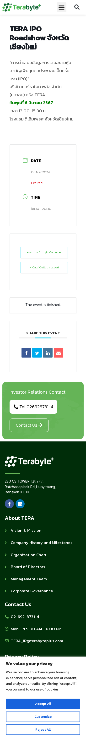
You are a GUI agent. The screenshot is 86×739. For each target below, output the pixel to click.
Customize (43, 716)
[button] (62, 7)
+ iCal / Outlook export (44, 267)
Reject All (43, 729)
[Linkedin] (48, 353)
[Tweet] (37, 353)
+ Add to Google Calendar (44, 252)
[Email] (58, 353)
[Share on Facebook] (26, 353)
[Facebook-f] (9, 503)
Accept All (43, 703)
